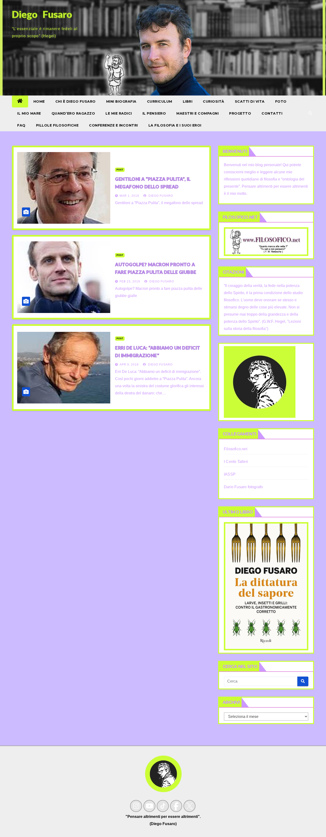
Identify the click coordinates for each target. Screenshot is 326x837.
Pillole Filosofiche (57, 125)
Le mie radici (118, 113)
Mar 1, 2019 (129, 195)
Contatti (272, 113)
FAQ (21, 125)
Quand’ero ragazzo (73, 113)
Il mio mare (29, 113)
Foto (281, 101)
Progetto (240, 113)
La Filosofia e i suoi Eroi (174, 125)
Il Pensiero (154, 113)
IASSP (230, 474)
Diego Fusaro (160, 195)
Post (119, 169)
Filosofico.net (235, 449)
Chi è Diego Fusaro (75, 101)
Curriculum (159, 101)
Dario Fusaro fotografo (243, 487)
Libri (188, 101)
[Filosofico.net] (266, 241)
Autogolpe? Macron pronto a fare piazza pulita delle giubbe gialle (155, 272)
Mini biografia (121, 101)
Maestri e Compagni (197, 113)
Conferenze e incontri (113, 125)
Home (39, 101)
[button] (310, 113)
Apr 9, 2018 (129, 364)
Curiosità (213, 101)
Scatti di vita (250, 101)
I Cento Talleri (236, 462)
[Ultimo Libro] (266, 586)
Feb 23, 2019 (130, 281)
